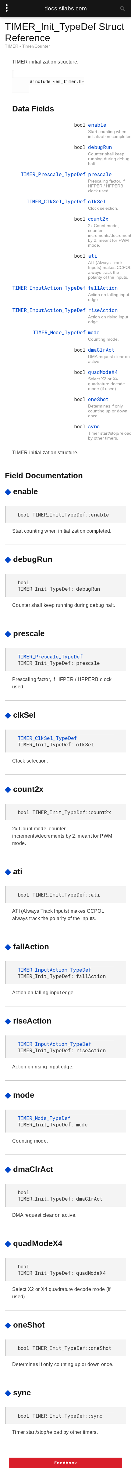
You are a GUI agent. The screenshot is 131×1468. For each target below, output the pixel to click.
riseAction (103, 310)
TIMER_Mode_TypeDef (59, 332)
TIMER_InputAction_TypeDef (49, 288)
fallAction (103, 288)
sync (94, 426)
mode (94, 332)
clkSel (97, 201)
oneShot (98, 399)
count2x (98, 219)
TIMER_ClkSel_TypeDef (56, 201)
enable (97, 124)
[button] (65, 1463)
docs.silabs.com (65, 8)
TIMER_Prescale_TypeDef (53, 174)
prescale (100, 174)
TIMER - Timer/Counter (27, 46)
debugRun (100, 147)
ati (92, 255)
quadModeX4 (103, 372)
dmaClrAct (101, 349)
